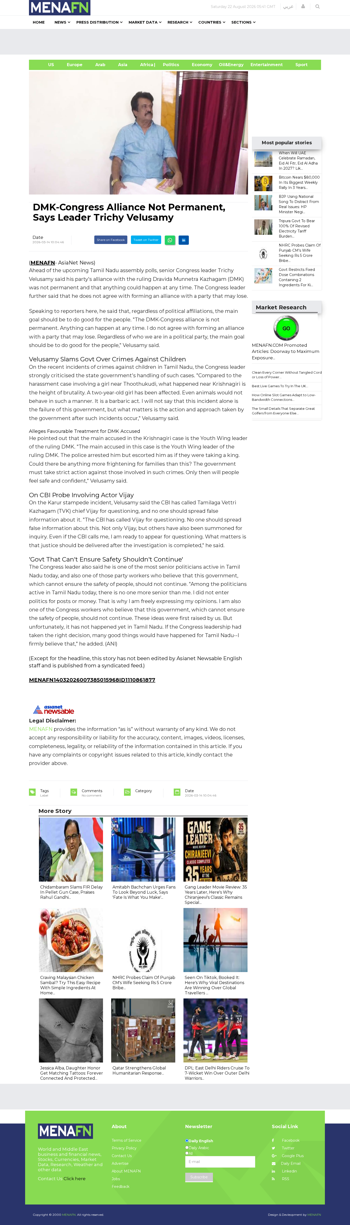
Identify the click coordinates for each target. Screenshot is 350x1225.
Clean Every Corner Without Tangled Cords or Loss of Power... (287, 374)
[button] (303, 6)
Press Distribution (97, 22)
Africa (146, 64)
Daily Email (291, 1163)
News (60, 22)
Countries (209, 22)
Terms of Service (126, 1140)
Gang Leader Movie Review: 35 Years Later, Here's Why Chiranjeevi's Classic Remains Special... (216, 895)
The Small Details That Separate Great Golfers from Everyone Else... (283, 410)
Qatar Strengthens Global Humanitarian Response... (139, 1071)
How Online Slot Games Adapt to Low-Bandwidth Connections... (284, 397)
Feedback (120, 1186)
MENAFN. (69, 1215)
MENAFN (42, 263)
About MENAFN (126, 1171)
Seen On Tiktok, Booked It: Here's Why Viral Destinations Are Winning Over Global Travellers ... (214, 985)
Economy (202, 64)
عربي (288, 6)
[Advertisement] (177, 41)
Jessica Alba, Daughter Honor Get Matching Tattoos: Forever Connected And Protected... (71, 1073)
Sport (298, 64)
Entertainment (259, 64)
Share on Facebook (111, 240)
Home (39, 22)
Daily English (201, 1141)
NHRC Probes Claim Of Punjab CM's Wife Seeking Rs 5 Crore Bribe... (143, 982)
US (44, 64)
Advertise (120, 1163)
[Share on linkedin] (184, 240)
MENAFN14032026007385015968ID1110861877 (92, 680)
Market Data (143, 22)
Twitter (287, 1148)
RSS (285, 1179)
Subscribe (199, 1177)
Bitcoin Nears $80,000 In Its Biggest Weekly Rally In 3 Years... (299, 182)
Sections (241, 22)
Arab (100, 64)
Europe (74, 64)
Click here (75, 1178)
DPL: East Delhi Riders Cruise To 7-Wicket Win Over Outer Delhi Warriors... (217, 1073)
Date (38, 237)
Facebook (290, 1140)
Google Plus (292, 1155)
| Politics (170, 64)
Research (178, 22)
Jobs (116, 1179)
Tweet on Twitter (146, 240)
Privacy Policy (124, 1148)
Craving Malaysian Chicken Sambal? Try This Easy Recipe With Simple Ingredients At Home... (70, 985)
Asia (123, 64)
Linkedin (289, 1171)
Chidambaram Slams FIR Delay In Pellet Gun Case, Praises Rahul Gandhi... (71, 892)
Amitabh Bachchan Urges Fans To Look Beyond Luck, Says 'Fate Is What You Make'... (144, 892)
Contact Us (122, 1155)
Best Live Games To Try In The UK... (280, 386)
